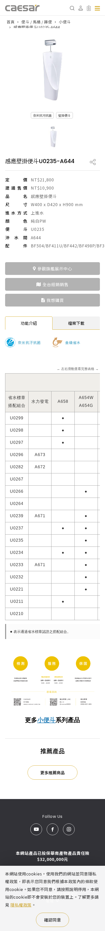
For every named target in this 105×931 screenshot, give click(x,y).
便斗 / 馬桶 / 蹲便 (36, 21)
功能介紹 (29, 323)
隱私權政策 (21, 905)
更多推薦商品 (52, 772)
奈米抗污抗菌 (42, 115)
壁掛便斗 (64, 115)
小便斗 (65, 21)
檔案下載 (76, 323)
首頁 (11, 21)
